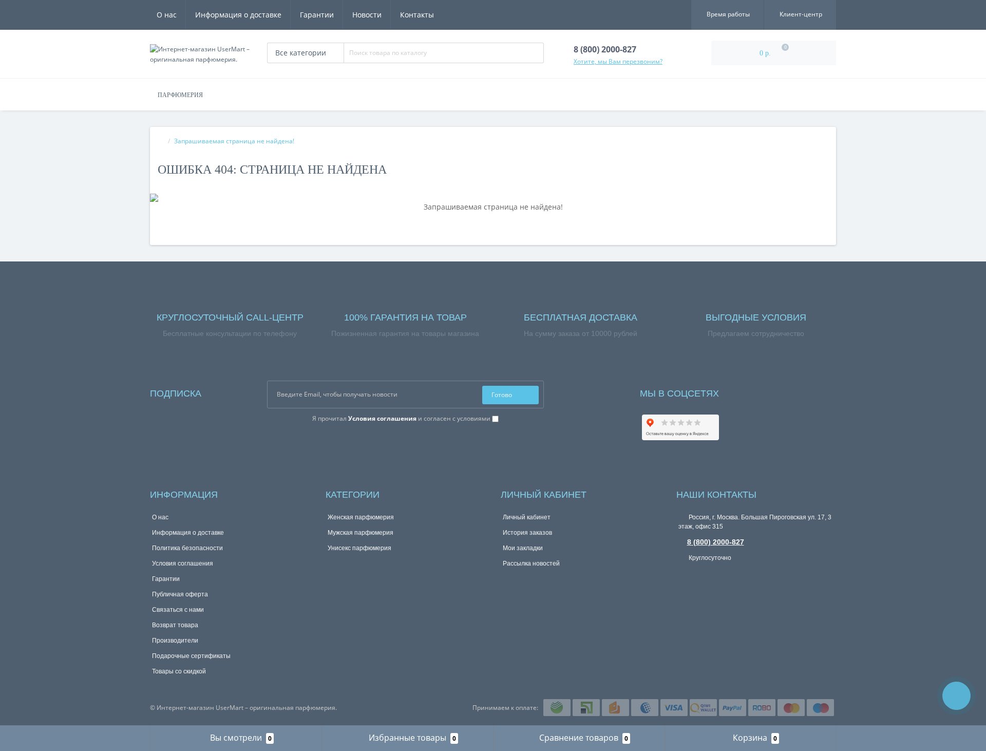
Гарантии (317, 15)
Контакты (417, 15)
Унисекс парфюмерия (359, 548)
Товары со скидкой (179, 671)
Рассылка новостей (531, 563)
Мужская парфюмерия (360, 532)
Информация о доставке (238, 15)
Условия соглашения (182, 563)
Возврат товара (175, 625)
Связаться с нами (178, 609)
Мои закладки (523, 548)
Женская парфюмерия (361, 517)
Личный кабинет (527, 517)
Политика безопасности (187, 548)
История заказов (527, 532)
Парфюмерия (180, 95)
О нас (167, 15)
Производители (175, 640)
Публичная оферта (180, 594)
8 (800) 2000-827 (715, 542)
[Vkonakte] (740, 391)
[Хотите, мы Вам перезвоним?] (956, 696)
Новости (367, 15)
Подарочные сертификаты (191, 656)
